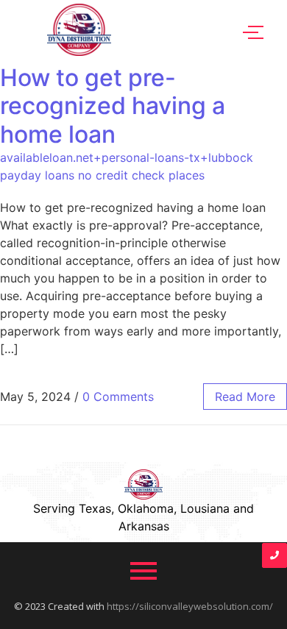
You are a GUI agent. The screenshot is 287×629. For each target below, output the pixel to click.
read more (245, 396)
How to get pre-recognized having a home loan (112, 106)
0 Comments (118, 396)
